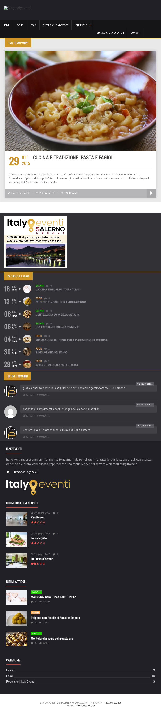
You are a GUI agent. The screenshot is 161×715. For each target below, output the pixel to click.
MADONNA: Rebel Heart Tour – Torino (58, 289)
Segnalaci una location (110, 32)
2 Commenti (47, 193)
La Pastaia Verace (42, 559)
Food (33, 25)
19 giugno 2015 (42, 513)
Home (6, 25)
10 (153, 676)
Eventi (20, 25)
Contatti (135, 32)
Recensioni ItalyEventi (55, 25)
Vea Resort (38, 517)
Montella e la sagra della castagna (57, 314)
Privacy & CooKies (112, 703)
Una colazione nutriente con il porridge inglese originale (72, 339)
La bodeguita (39, 538)
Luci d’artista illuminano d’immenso (57, 327)
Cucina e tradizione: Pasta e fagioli (74, 158)
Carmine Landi (20, 193)
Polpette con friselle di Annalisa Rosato (61, 302)
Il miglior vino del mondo (52, 352)
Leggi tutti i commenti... (36, 395)
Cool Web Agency (86, 706)
